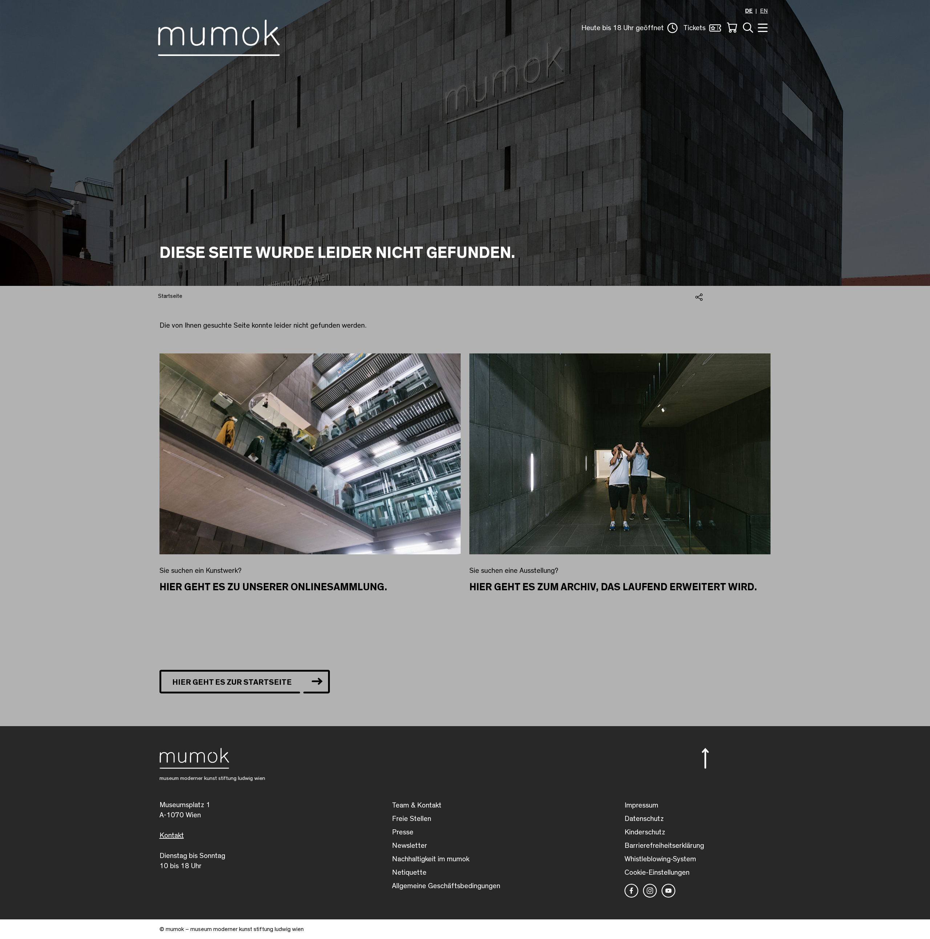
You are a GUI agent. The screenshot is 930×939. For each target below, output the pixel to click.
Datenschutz (644, 818)
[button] (629, 28)
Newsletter (409, 845)
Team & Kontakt (416, 805)
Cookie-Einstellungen (657, 872)
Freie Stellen (411, 818)
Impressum (641, 805)
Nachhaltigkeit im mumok (430, 859)
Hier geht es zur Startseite (232, 682)
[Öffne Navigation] (762, 27)
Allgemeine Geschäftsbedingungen (446, 886)
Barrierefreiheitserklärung (664, 845)
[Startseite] (219, 36)
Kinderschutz (644, 832)
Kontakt (171, 835)
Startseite (170, 296)
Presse (402, 832)
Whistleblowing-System (660, 859)
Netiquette (409, 872)
